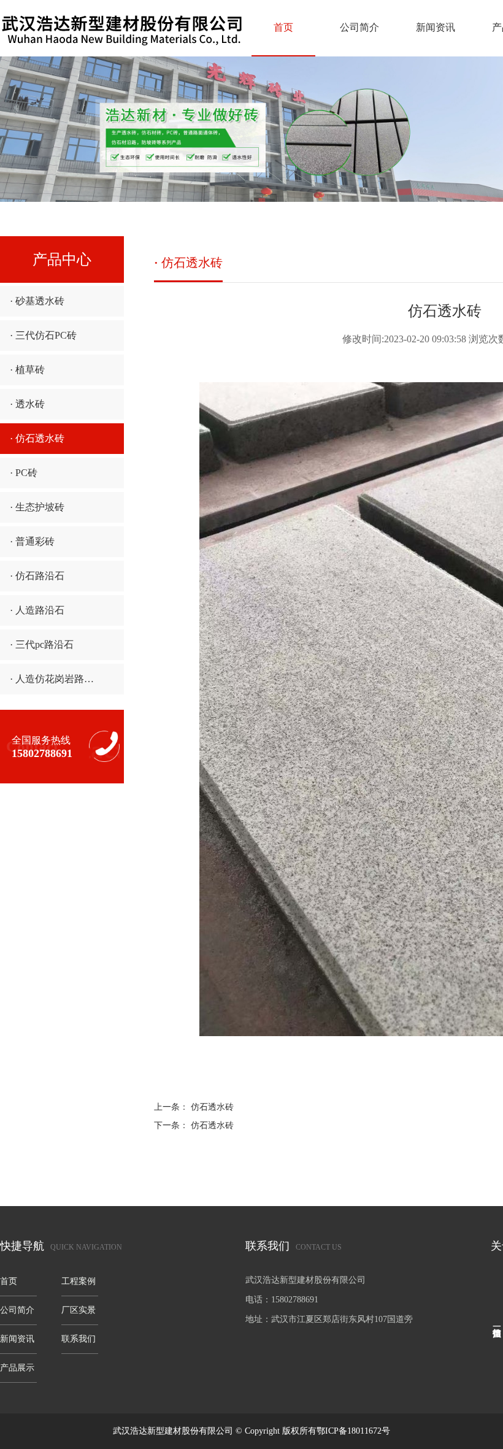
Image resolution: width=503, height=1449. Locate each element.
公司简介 (359, 27)
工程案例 (78, 1281)
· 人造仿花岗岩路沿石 (57, 679)
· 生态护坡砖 (37, 507)
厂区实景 (78, 1310)
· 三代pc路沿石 (42, 644)
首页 (283, 27)
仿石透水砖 (212, 1107)
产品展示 (17, 1367)
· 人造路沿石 (37, 610)
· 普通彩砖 (32, 541)
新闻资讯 (435, 27)
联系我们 (78, 1338)
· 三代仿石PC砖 (43, 335)
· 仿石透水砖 (37, 438)
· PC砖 (23, 472)
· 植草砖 (27, 369)
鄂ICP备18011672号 (353, 1431)
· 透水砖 (27, 404)
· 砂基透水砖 (37, 301)
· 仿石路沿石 (37, 576)
